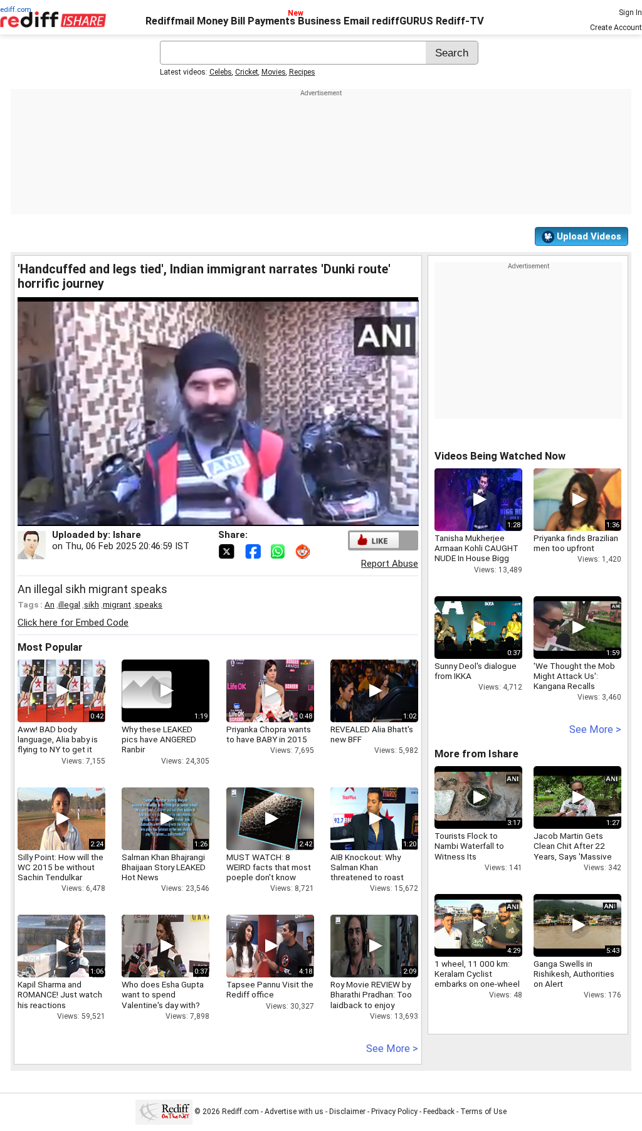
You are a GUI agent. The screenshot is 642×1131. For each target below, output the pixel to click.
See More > (392, 1049)
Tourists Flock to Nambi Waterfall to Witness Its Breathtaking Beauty (472, 851)
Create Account (616, 27)
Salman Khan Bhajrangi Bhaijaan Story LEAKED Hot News (164, 867)
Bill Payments (263, 21)
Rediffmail (169, 21)
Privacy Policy (394, 1111)
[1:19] (147, 691)
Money (212, 21)
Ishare (127, 534)
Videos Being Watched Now (500, 456)
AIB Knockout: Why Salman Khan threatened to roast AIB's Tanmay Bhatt (367, 872)
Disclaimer (347, 1111)
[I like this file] (374, 540)
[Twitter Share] (227, 550)
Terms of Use (483, 1111)
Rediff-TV (460, 21)
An (50, 604)
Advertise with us (294, 1111)
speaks (148, 604)
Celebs (220, 72)
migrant (117, 604)
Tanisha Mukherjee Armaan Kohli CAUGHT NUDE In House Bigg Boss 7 (476, 553)
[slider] (204, 517)
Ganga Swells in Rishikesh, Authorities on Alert (574, 974)
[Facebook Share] (254, 550)
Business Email (333, 21)
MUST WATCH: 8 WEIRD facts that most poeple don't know (268, 867)
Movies (273, 72)
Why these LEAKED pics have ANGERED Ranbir (159, 739)
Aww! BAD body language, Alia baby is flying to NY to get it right (58, 744)
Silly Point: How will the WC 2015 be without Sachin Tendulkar (60, 867)
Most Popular (50, 647)
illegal (69, 604)
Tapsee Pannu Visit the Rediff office (269, 989)
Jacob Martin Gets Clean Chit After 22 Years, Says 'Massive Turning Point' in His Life (573, 856)
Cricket (246, 72)
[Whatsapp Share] (280, 550)
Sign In (630, 12)
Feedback (439, 1111)
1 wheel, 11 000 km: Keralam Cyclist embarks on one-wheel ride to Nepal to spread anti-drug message (477, 984)
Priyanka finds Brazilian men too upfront (576, 543)
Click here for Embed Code (73, 622)
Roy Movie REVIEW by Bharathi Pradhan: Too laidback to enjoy (371, 994)
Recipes (302, 72)
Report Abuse (389, 563)
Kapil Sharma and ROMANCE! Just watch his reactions (60, 994)
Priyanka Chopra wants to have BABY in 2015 (268, 734)
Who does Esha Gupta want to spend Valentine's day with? (163, 994)
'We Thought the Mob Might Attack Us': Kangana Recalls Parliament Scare (574, 681)
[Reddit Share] (304, 550)
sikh (91, 604)
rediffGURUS (402, 21)
